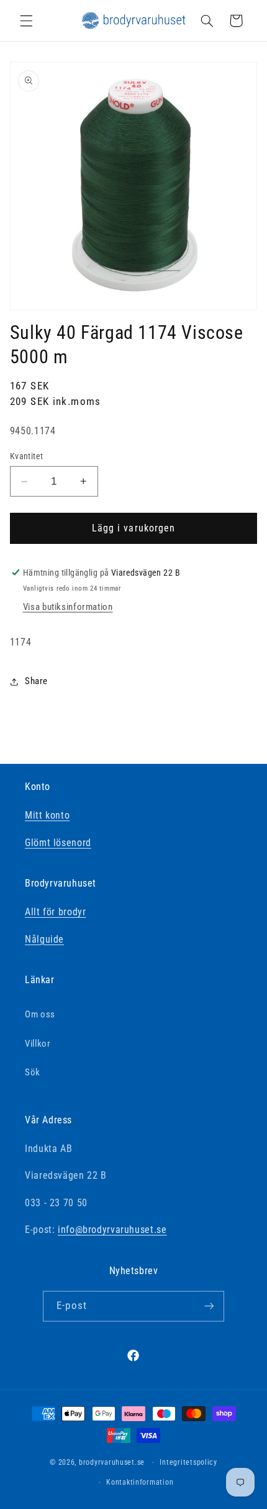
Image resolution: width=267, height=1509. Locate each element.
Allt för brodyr (55, 912)
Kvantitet (26, 456)
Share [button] (36, 681)
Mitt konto (47, 815)
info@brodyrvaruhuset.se (112, 1229)
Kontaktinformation (139, 1482)
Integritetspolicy (188, 1462)
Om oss (40, 1014)
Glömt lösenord (58, 843)
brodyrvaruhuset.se (112, 1462)
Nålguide (44, 939)
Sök (32, 1072)
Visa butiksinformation (68, 606)
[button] (26, 20)
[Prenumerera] (208, 1306)
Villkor (37, 1043)
